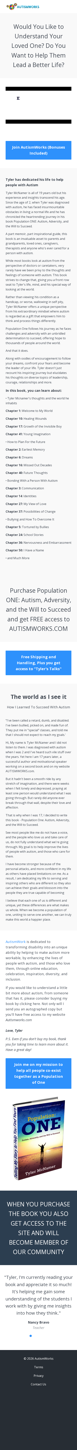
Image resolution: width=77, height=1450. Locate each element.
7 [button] (51, 1336)
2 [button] (25, 1336)
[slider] (34, 121)
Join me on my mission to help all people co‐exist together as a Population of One (38, 1073)
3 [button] (31, 1336)
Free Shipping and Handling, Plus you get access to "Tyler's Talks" (38, 662)
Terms (38, 1367)
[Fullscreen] (68, 121)
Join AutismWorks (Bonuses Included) (38, 150)
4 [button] (36, 1336)
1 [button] (20, 1336)
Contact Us (38, 1384)
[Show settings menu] (60, 121)
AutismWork (16, 941)
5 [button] (41, 1336)
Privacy (39, 1376)
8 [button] (57, 1336)
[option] (38, 1302)
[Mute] (53, 121)
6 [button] (46, 1336)
